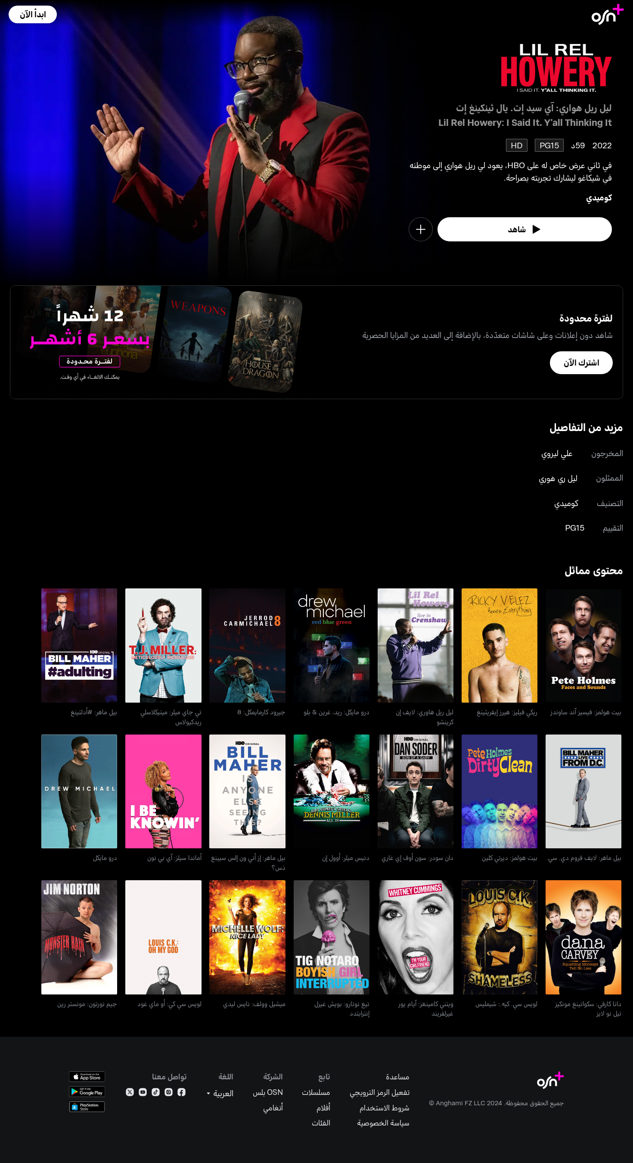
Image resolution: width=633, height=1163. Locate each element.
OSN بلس (268, 1092)
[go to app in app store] (87, 1076)
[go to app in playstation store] (87, 1106)
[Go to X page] (129, 1094)
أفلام (323, 1107)
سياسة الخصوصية (383, 1122)
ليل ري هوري (558, 478)
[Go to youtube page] (142, 1094)
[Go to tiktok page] (155, 1094)
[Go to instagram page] (168, 1094)
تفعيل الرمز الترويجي (380, 1092)
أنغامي (273, 1107)
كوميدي (599, 197)
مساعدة (398, 1076)
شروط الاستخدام (385, 1107)
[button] (33, 14)
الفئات (321, 1122)
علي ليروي (557, 453)
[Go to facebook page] (181, 1094)
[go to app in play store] (87, 1091)
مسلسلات (316, 1092)
